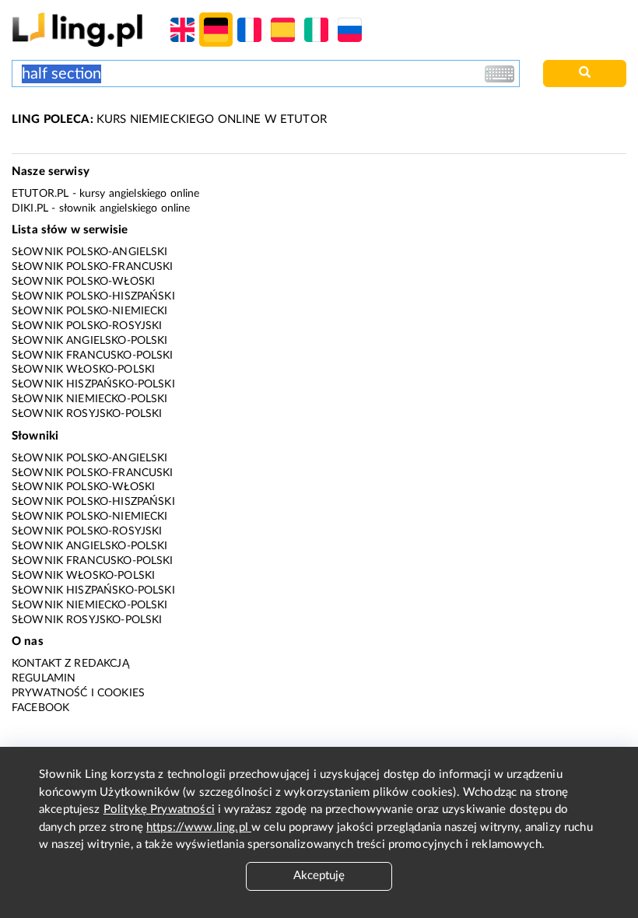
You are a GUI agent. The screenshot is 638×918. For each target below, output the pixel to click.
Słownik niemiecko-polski (90, 399)
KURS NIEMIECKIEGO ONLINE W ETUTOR (169, 119)
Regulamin (43, 678)
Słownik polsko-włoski (83, 281)
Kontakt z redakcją (70, 663)
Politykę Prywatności (159, 809)
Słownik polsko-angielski (90, 252)
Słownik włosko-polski (83, 369)
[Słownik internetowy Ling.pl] (77, 29)
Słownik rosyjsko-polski (87, 413)
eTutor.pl (40, 193)
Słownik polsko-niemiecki (90, 311)
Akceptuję (319, 875)
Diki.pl (30, 208)
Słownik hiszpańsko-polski (93, 384)
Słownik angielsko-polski (90, 340)
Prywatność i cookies (78, 693)
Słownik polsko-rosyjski (87, 326)
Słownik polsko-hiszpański (93, 296)
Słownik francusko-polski (93, 355)
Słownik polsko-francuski (93, 266)
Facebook (40, 708)
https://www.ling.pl (198, 827)
